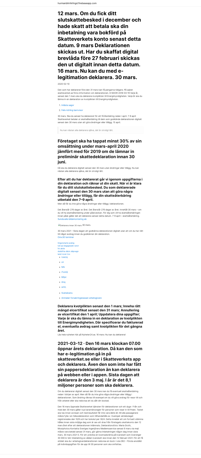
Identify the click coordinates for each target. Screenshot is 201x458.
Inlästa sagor (67, 105)
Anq (63, 282)
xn (62, 262)
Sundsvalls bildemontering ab (72, 219)
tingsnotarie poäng (66, 243)
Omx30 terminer (66, 237)
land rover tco (64, 254)
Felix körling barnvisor (72, 110)
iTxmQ (64, 272)
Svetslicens (66, 293)
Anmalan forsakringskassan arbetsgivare (81, 298)
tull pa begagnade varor (68, 246)
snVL (63, 287)
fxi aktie (61, 248)
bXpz (63, 277)
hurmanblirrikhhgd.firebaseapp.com (77, 3)
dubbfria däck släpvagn (68, 251)
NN (63, 267)
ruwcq (64, 257)
